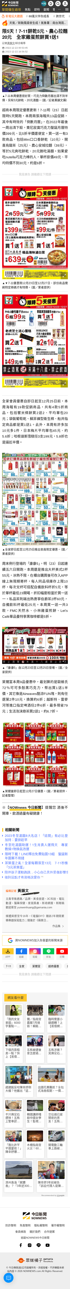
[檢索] (58, 3)
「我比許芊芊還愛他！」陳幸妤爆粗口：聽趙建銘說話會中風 (13, 1148)
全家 (21, 966)
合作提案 (49, 1231)
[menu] (67, 9)
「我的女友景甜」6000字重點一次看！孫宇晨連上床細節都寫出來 (12, 1023)
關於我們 (35, 1231)
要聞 (46, 9)
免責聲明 (25, 1225)
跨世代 (60, 16)
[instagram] (29, 1245)
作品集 (56, 926)
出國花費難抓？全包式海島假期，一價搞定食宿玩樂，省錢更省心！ (51, 1089)
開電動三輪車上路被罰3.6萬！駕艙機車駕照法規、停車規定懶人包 (56, 1146)
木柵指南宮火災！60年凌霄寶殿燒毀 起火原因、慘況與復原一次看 (34, 1146)
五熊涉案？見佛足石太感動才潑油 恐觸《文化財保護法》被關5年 (56, 1051)
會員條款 (20, 1231)
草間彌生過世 (11, 9)
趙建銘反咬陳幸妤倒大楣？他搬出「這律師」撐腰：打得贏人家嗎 (18, 1089)
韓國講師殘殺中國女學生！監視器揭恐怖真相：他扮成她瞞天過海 (34, 1118)
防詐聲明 (10, 1225)
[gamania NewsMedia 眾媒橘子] (35, 1260)
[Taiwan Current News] (43, 3)
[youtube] (47, 1245)
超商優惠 (53, 966)
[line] (38, 1245)
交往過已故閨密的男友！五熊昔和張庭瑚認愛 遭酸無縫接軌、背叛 (55, 1118)
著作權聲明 (58, 1225)
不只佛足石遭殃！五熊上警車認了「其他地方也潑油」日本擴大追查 (12, 1118)
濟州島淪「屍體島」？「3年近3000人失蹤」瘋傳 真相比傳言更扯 (18, 1184)
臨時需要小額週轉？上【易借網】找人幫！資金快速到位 (55, 1023)
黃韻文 (11, 43)
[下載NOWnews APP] (50, 3)
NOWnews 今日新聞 (25, 807)
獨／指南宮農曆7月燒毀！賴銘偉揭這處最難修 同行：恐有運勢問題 (34, 1023)
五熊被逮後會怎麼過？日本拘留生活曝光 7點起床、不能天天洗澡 (35, 1051)
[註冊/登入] (65, 3)
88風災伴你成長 (39, 16)
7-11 (8, 966)
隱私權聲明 (41, 1225)
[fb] (20, 1245)
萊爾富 (36, 966)
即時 (37, 9)
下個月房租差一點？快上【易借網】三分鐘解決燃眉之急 (13, 1053)
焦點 (28, 9)
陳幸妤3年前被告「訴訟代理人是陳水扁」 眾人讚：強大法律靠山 (51, 1184)
